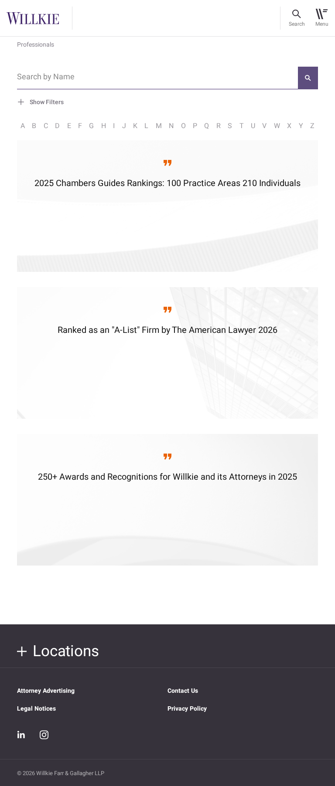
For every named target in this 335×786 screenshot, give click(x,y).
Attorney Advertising (46, 690)
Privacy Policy (187, 708)
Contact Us (183, 690)
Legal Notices (36, 708)
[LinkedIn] (21, 735)
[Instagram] (44, 734)
